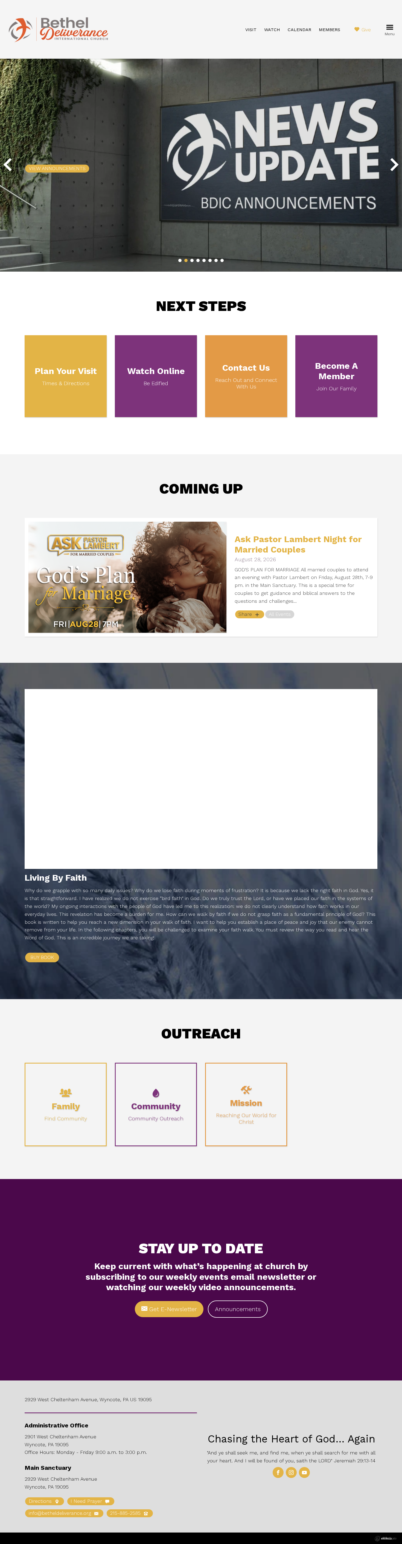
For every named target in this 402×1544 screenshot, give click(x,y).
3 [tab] (192, 260)
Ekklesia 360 (386, 1538)
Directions (41, 1501)
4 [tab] (198, 260)
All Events (280, 614)
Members (329, 29)
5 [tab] (204, 260)
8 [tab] (222, 260)
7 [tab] (216, 260)
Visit (251, 29)
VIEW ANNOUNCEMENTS (57, 168)
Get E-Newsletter (172, 1309)
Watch (272, 29)
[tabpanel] (201, 165)
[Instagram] (291, 1472)
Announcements (238, 1309)
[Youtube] (304, 1472)
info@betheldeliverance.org (61, 1513)
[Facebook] (278, 1472)
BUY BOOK (42, 957)
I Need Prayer (87, 1501)
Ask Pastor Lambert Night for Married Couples (298, 544)
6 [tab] (210, 260)
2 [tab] (186, 260)
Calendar (299, 29)
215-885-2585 (126, 1513)
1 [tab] (180, 260)
